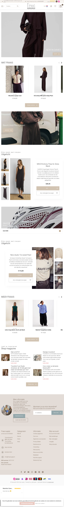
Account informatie (54, 433)
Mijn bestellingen (53, 436)
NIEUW (19, 433)
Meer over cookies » (40, 503)
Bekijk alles (31, 384)
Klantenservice (19, 416)
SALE (18, 441)
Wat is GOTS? (15, 352)
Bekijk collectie (31, 105)
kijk (47, 188)
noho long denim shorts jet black (15, 330)
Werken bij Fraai (37, 460)
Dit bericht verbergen (27, 503)
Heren (18, 439)
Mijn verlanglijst (53, 439)
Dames (19, 436)
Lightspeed (33, 482)
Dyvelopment (51, 482)
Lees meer (14, 363)
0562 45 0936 (8, 447)
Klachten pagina (37, 457)
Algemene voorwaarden (39, 439)
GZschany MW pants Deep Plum (43, 95)
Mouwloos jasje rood (14, 95)
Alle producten (53, 444)
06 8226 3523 (8, 452)
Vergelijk (51, 441)
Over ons (35, 436)
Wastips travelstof (49, 352)
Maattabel (35, 455)
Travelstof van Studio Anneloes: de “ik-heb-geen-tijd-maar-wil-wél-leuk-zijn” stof (21, 368)
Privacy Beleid (36, 441)
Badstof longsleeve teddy (43, 330)
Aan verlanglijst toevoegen (47, 193)
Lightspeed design (41, 482)
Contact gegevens (38, 433)
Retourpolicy (36, 449)
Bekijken (20, 275)
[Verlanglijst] (55, 6)
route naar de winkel (20, 420)
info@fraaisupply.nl (10, 457)
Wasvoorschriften (38, 452)
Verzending (36, 447)
